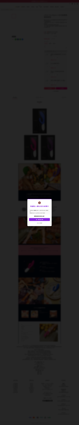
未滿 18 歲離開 (39, 223)
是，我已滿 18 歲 (39, 219)
